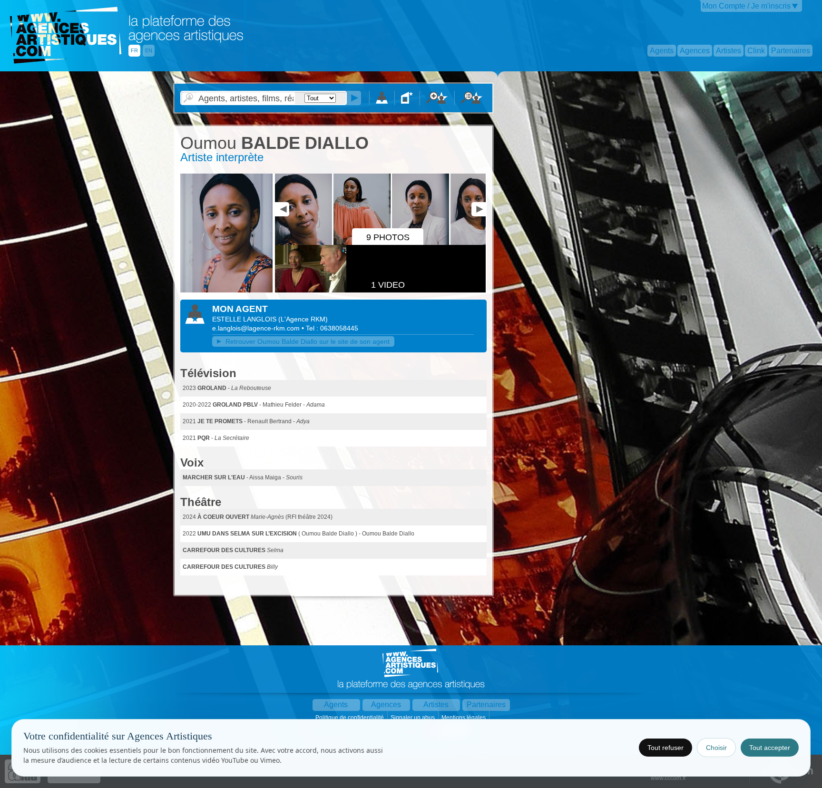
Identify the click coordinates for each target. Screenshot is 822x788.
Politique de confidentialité (350, 717)
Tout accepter (769, 747)
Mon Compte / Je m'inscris (746, 6)
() (303, 319)
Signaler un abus (413, 717)
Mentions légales (464, 717)
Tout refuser (665, 747)
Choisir (716, 747)
